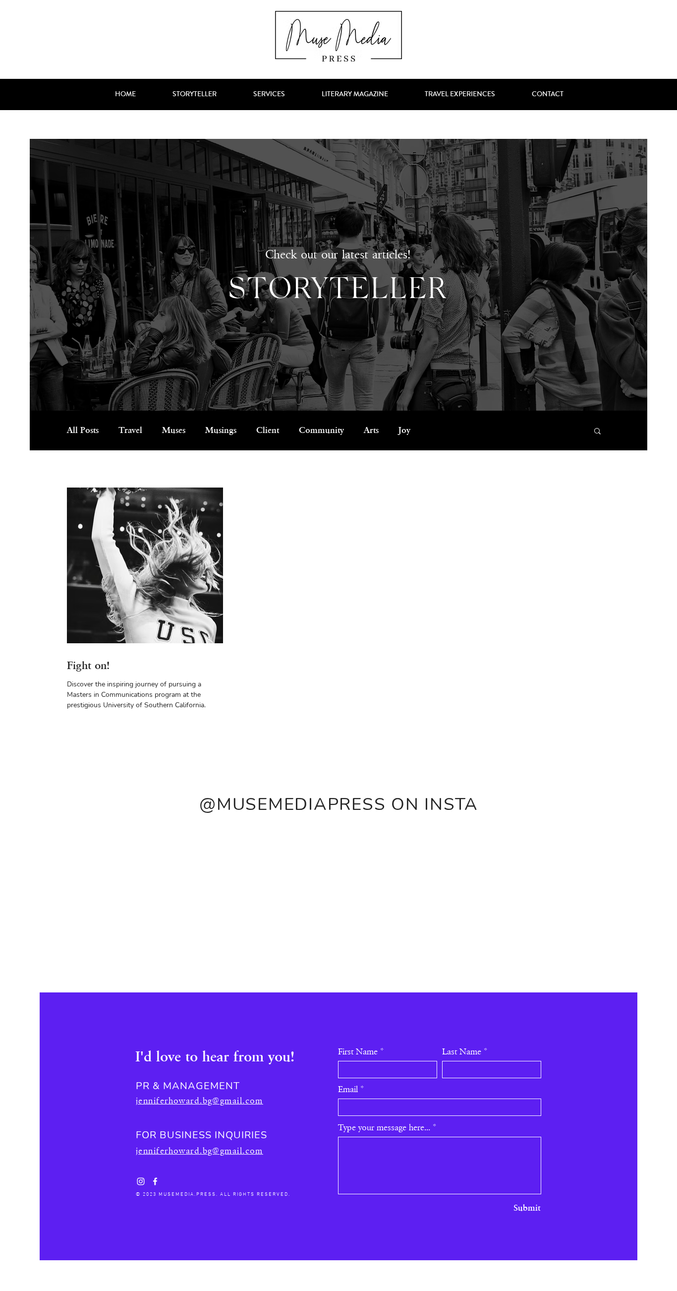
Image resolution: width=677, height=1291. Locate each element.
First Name (358, 1051)
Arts (371, 430)
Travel (130, 430)
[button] (597, 432)
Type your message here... (384, 1127)
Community (321, 430)
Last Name (461, 1051)
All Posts (83, 430)
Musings (220, 430)
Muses (173, 430)
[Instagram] (141, 1181)
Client (267, 430)
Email (348, 1089)
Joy (404, 430)
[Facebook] (155, 1181)
